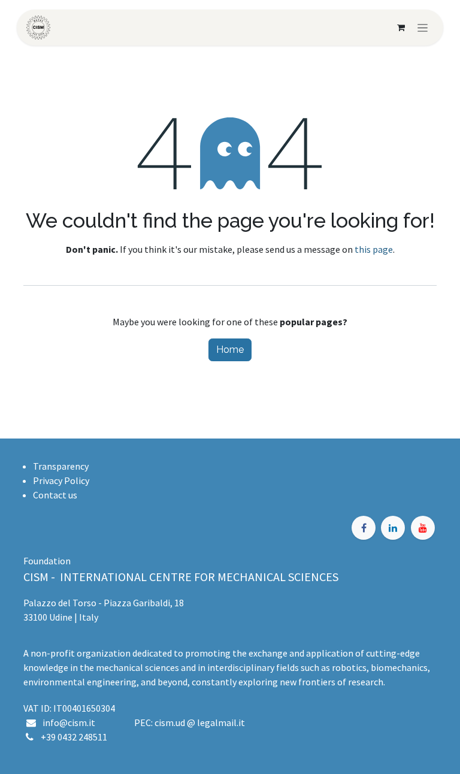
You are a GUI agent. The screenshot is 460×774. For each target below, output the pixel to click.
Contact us (55, 495)
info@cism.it (71, 722)
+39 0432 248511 (74, 737)
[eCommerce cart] (400, 27)
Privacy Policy (61, 480)
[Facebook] (364, 528)
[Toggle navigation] (422, 27)
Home (230, 349)
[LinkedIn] (393, 528)
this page (374, 249)
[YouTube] (423, 528)
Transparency (61, 466)
